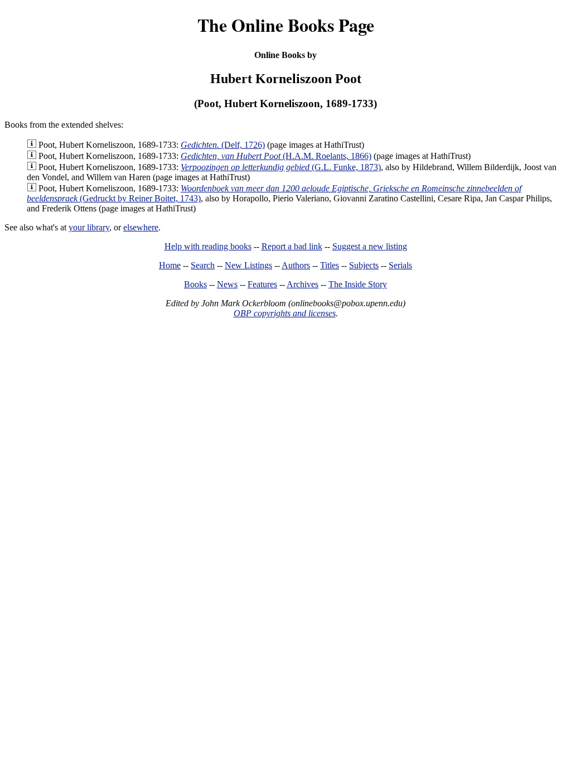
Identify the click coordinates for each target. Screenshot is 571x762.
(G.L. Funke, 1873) (281, 167)
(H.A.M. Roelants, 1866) (276, 156)
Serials (400, 265)
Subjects (364, 265)
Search (203, 265)
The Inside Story (357, 284)
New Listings (248, 265)
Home (170, 265)
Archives (302, 284)
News (227, 284)
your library (89, 227)
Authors (296, 265)
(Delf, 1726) (223, 144)
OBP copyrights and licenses (285, 313)
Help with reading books (207, 246)
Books (195, 284)
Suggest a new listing (369, 246)
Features (262, 284)
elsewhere (140, 227)
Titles (329, 265)
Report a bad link (292, 246)
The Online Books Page (285, 25)
